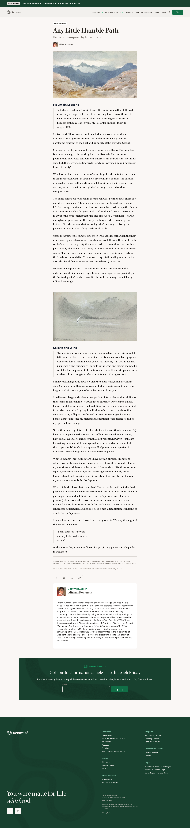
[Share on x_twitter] (64, 578)
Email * (65, 684)
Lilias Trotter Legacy (121, 563)
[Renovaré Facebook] (10, 811)
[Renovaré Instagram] (18, 811)
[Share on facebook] (56, 578)
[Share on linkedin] (72, 578)
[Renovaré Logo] (15, 12)
